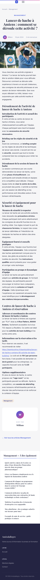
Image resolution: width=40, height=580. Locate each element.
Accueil (4, 9)
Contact (5, 567)
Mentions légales (8, 563)
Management (13, 9)
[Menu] (23, 2)
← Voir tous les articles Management (16, 438)
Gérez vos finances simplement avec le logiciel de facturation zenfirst (19, 475)
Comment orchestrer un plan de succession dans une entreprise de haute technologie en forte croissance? (20, 495)
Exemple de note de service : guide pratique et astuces (18, 517)
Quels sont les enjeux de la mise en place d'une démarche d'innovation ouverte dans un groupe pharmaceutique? (18, 466)
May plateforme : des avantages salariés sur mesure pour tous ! (20, 510)
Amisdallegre (9, 536)
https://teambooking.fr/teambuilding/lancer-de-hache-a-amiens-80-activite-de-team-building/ (19, 352)
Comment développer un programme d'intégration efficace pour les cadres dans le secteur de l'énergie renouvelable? (19, 484)
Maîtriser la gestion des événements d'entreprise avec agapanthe (18, 503)
